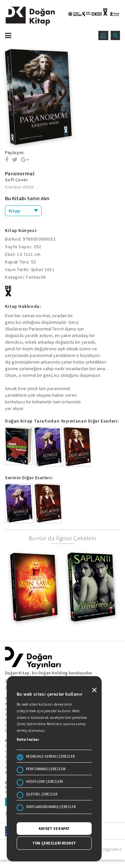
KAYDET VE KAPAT (54, 828)
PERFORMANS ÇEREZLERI (46, 769)
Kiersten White (19, 187)
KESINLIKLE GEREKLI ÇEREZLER (50, 756)
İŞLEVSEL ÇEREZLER (41, 794)
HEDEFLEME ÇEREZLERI (44, 781)
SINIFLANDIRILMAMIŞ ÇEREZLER (51, 806)
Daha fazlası (28, 739)
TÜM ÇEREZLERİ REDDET (54, 843)
